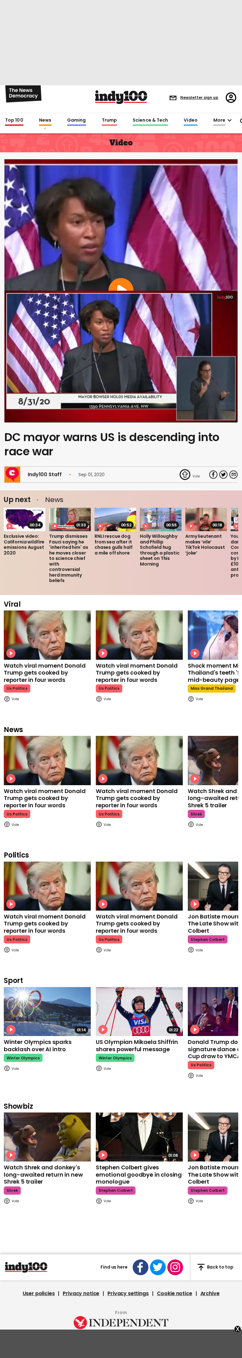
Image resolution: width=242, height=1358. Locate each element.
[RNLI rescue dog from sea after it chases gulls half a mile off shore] (115, 519)
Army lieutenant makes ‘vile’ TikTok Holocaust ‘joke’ (205, 544)
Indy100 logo (121, 97)
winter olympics (23, 1058)
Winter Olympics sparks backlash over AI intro (38, 1045)
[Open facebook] (140, 1267)
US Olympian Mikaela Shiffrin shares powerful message (137, 1045)
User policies (39, 1293)
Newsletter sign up (199, 97)
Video (190, 120)
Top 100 (14, 120)
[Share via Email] (233, 474)
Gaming (76, 120)
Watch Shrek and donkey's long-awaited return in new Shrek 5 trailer (43, 1174)
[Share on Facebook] (213, 474)
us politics (17, 688)
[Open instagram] (175, 1267)
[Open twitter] (158, 1267)
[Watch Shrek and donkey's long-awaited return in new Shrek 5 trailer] (47, 1136)
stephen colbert (208, 939)
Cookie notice (174, 1293)
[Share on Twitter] (223, 474)
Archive (210, 1293)
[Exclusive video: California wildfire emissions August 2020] (24, 519)
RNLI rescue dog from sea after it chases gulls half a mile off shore (114, 544)
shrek (196, 814)
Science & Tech (150, 120)
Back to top (220, 1267)
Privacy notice (81, 1293)
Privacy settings (127, 1293)
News (45, 120)
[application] (121, 356)
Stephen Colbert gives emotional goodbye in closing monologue (139, 1174)
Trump (109, 120)
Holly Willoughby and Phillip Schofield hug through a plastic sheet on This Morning (160, 550)
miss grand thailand (212, 688)
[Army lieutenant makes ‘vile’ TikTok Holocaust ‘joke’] (206, 519)
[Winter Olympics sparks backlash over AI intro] (47, 1011)
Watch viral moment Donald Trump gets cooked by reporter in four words (45, 673)
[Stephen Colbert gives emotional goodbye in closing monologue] (139, 1136)
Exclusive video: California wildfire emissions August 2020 (24, 544)
